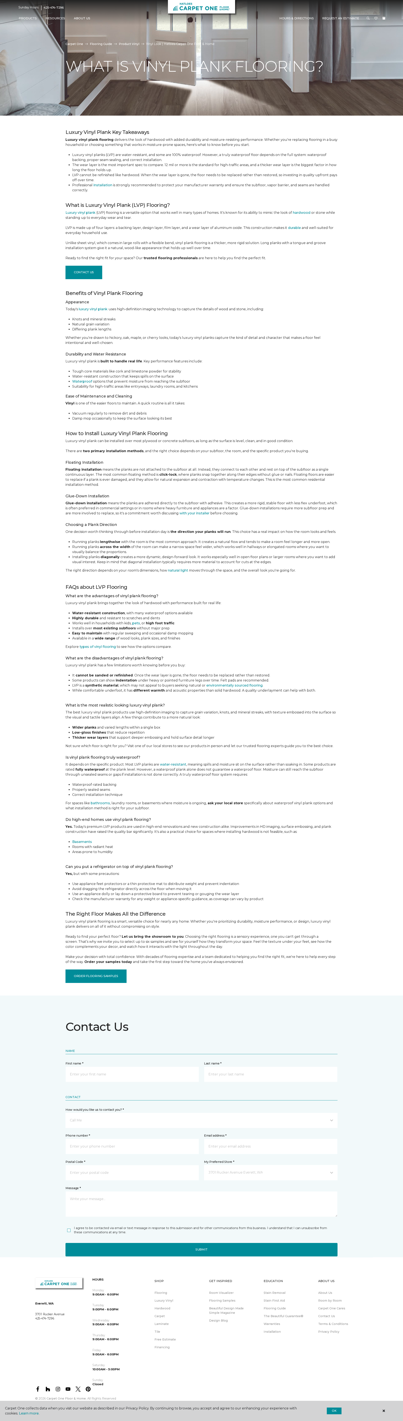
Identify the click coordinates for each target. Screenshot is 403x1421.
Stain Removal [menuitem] (274, 1293)
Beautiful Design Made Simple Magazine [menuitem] (226, 1310)
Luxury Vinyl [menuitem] (163, 1300)
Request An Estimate (340, 18)
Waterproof (82, 381)
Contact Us (84, 272)
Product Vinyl (129, 44)
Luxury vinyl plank (80, 213)
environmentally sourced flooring (234, 685)
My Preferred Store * (219, 1161)
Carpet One (74, 44)
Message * (73, 1188)
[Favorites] (376, 18)
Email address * (215, 1135)
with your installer (194, 513)
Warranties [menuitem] (272, 1324)
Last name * (212, 1063)
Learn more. (29, 1413)
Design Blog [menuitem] (218, 1320)
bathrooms (100, 803)
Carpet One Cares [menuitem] (331, 1308)
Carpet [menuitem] (159, 1316)
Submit (201, 1249)
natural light (178, 570)
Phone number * (77, 1135)
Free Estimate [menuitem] (165, 1339)
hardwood (301, 213)
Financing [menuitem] (162, 1347)
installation (102, 185)
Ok (334, 1411)
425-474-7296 (54, 7)
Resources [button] (55, 18)
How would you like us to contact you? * (94, 1109)
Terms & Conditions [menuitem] (333, 1324)
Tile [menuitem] (157, 1332)
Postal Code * (75, 1161)
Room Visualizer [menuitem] (221, 1293)
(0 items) (383, 18)
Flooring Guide (101, 44)
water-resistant (173, 764)
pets (136, 623)
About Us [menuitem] (325, 1293)
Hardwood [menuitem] (162, 1308)
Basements (82, 842)
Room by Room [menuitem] (330, 1300)
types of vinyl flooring (98, 647)
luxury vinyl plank (93, 309)
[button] (368, 18)
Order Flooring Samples (96, 976)
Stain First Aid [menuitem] (274, 1300)
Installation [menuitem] (272, 1332)
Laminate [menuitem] (161, 1324)
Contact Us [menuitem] (326, 1316)
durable (294, 228)
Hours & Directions (296, 18)
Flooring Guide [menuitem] (275, 1308)
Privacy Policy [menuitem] (328, 1332)
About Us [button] (82, 18)
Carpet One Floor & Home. (66, 1398)
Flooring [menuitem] (160, 1293)
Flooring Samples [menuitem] (222, 1300)
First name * (74, 1063)
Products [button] (28, 18)
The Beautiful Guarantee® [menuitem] (283, 1316)
